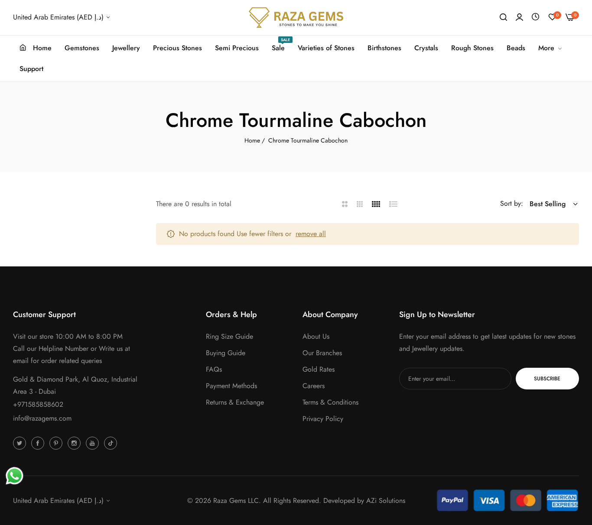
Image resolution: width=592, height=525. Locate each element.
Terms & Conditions (330, 402)
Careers (314, 386)
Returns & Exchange (235, 402)
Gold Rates (319, 369)
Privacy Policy (323, 419)
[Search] (503, 17)
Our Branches (322, 353)
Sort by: (511, 203)
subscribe (547, 378)
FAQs (214, 369)
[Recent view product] (535, 17)
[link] (550, 48)
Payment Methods (231, 386)
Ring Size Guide (229, 336)
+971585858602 (38, 404)
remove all (311, 234)
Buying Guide (225, 353)
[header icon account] (519, 17)
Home (252, 140)
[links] (21, 443)
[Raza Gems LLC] (296, 17)
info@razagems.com (42, 418)
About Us (316, 336)
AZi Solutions (385, 501)
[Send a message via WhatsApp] (14, 476)
